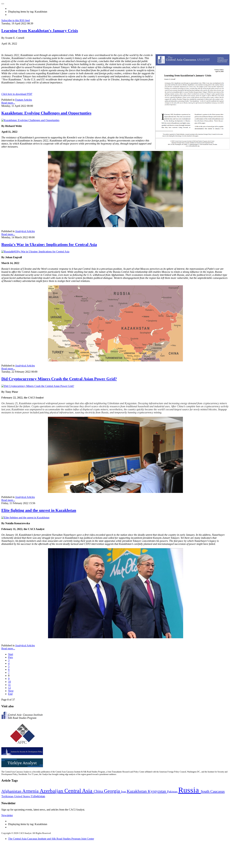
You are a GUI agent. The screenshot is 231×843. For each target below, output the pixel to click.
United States (22, 796)
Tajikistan (7, 796)
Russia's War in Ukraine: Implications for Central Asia (49, 244)
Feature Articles (23, 99)
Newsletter (7, 815)
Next (10, 690)
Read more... (8, 102)
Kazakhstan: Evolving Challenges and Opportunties (46, 113)
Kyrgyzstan (157, 791)
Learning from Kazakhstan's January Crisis (39, 30)
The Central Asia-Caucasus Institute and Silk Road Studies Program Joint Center (51, 838)
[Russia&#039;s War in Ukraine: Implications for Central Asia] (35, 251)
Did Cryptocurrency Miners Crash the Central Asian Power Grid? (59, 379)
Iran (124, 791)
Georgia (112, 791)
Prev (10, 657)
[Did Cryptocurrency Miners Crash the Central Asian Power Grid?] (37, 386)
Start (10, 654)
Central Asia (79, 790)
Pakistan (172, 791)
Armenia (31, 791)
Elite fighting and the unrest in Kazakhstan (38, 510)
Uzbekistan (38, 796)
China (99, 791)
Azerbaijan (52, 791)
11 (9, 684)
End (10, 693)
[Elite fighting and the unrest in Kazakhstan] (25, 517)
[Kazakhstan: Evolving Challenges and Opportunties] (30, 120)
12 (9, 687)
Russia (189, 790)
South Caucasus (213, 791)
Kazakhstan (137, 791)
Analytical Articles (25, 231)
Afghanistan (11, 791)
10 (9, 681)
